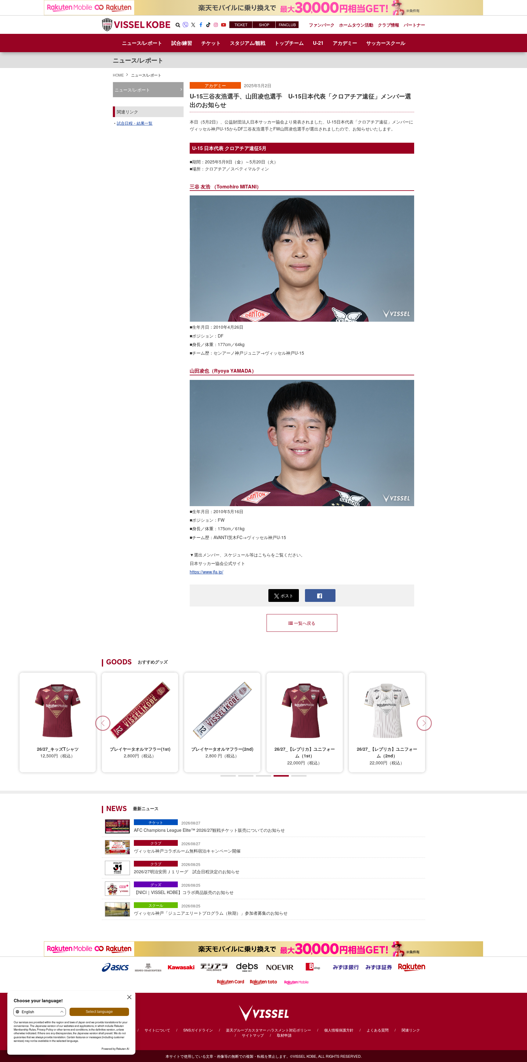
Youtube (223, 24)
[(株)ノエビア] (280, 967)
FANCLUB (287, 24)
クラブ (155, 843)
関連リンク (411, 1029)
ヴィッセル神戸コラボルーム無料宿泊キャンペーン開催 (187, 847)
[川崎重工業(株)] (181, 967)
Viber (185, 24)
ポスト (287, 595)
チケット (156, 822)
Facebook (200, 24)
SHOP (264, 24)
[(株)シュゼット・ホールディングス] (148, 967)
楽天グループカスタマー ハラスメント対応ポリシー (268, 1029)
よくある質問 (378, 1029)
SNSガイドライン (198, 1029)
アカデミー (215, 85)
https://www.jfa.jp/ (206, 572)
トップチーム (289, 42)
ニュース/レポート (142, 42)
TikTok (208, 24)
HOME (118, 74)
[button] (424, 723)
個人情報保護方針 (338, 1029)
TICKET (241, 24)
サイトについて (157, 1029)
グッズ (155, 884)
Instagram (216, 24)
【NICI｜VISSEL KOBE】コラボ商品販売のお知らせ (184, 888)
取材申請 (284, 1035)
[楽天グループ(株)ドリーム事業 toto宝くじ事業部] (263, 981)
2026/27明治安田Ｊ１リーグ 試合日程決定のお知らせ (186, 868)
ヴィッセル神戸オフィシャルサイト (136, 24)
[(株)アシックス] (115, 967)
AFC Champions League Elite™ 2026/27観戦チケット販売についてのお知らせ (209, 826)
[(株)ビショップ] (312, 967)
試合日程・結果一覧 (134, 123)
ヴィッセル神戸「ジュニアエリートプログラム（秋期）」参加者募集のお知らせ (211, 909)
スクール (156, 905)
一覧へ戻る (304, 623)
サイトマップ (253, 1035)
